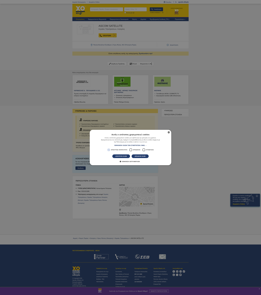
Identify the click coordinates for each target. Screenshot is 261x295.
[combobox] (169, 132)
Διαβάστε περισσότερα (140, 142)
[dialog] (130, 147)
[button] (130, 145)
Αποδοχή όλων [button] (140, 156)
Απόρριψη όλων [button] (121, 156)
